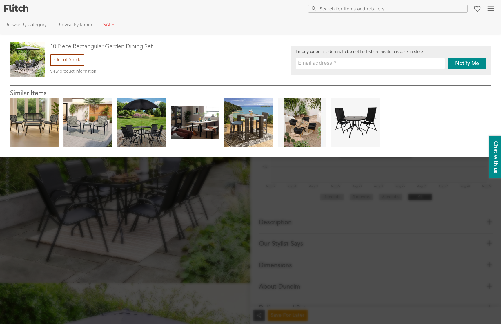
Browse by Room (74, 25)
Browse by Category (25, 25)
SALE (108, 25)
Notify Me (467, 63)
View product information (73, 71)
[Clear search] (462, 8)
